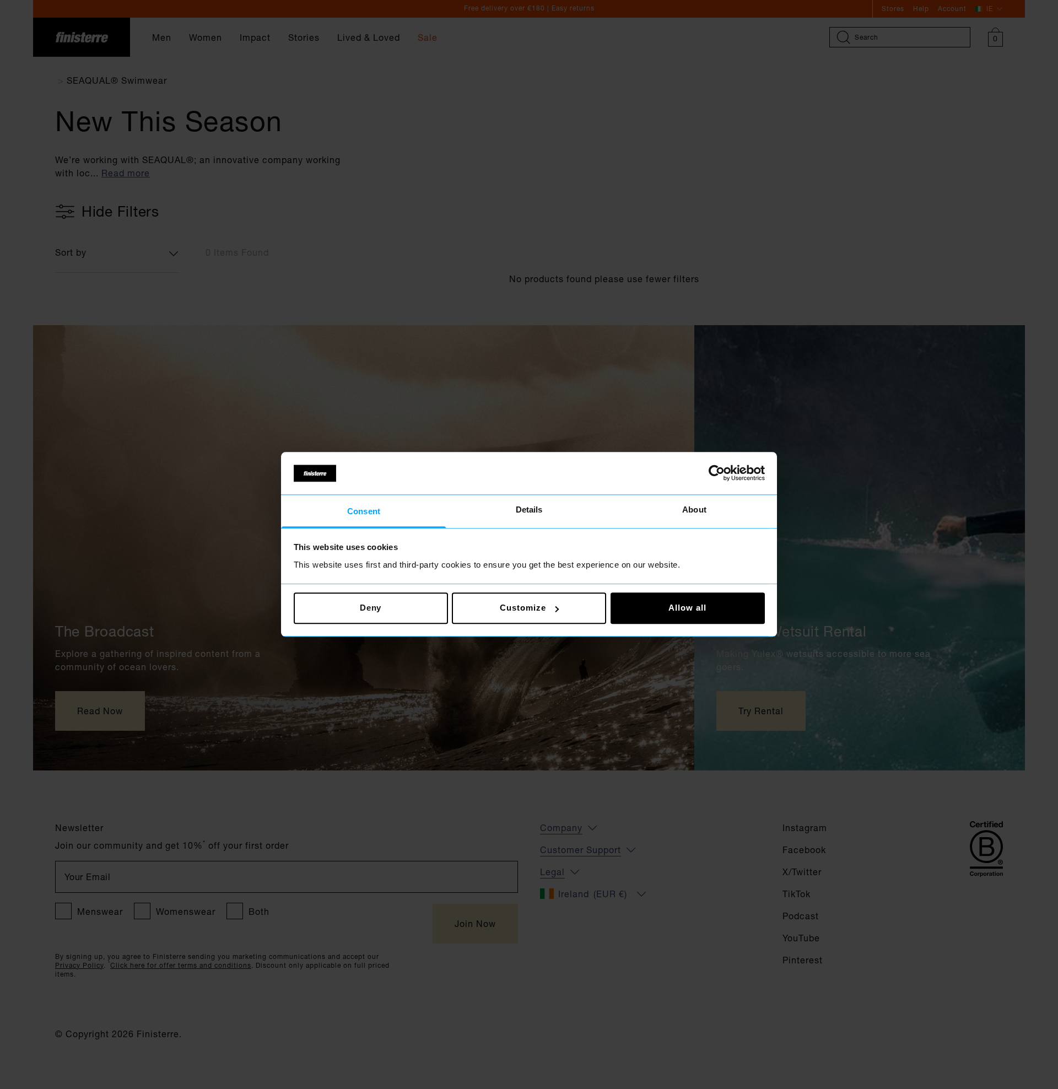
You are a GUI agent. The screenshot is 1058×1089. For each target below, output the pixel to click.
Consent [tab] (363, 511)
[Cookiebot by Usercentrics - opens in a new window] (716, 473)
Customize (523, 608)
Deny (371, 608)
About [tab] (694, 509)
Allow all (687, 608)
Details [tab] (529, 509)
